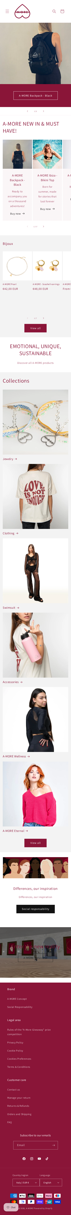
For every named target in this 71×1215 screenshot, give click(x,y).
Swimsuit (9, 608)
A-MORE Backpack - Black (35, 95)
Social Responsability (19, 1007)
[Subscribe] (54, 1145)
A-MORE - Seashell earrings (46, 284)
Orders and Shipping (19, 1114)
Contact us (13, 1089)
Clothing (9, 533)
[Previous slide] (27, 111)
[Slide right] (44, 226)
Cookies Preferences (19, 1058)
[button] (7, 11)
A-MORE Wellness (14, 756)
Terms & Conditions (18, 1066)
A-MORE (30, 1208)
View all (35, 328)
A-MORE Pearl (9, 284)
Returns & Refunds (18, 1105)
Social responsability (35, 909)
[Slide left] (27, 226)
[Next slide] (44, 111)
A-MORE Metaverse (35, 957)
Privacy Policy (15, 1042)
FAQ (9, 1122)
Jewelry (8, 459)
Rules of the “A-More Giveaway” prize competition (29, 1032)
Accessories (11, 682)
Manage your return (19, 1097)
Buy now (15, 213)
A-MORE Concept (17, 998)
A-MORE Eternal (13, 831)
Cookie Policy (15, 1050)
